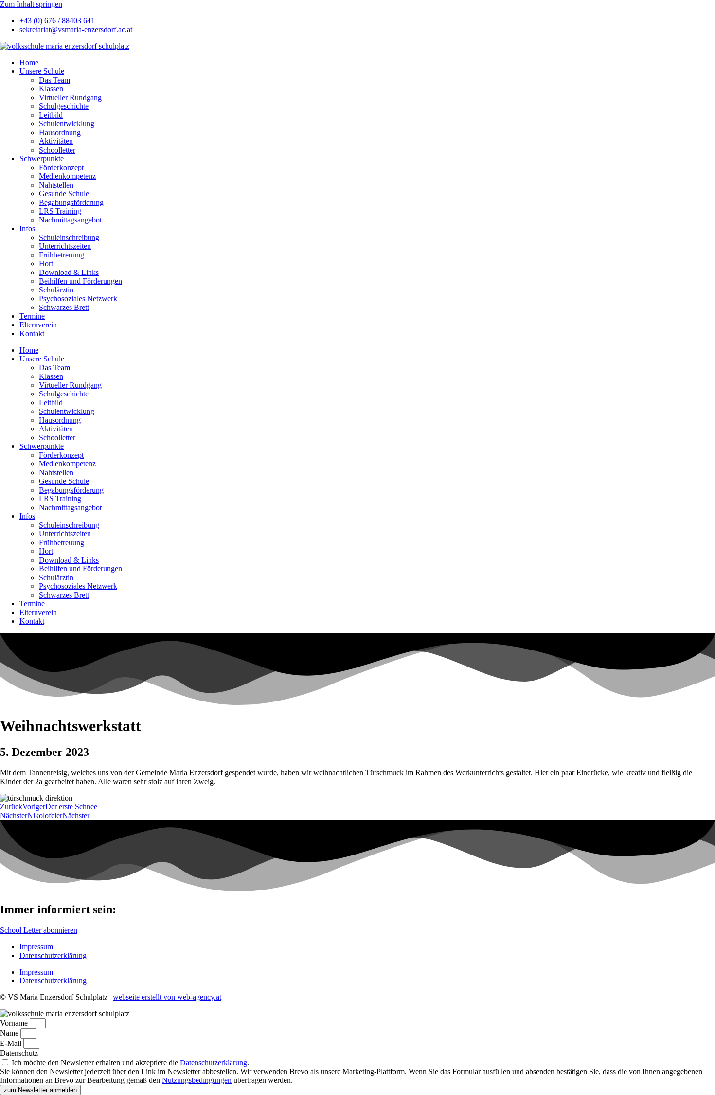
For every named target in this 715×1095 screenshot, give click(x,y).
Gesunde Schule (64, 193)
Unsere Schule (41, 71)
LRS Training (60, 211)
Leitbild (51, 115)
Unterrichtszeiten (65, 246)
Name (10, 1033)
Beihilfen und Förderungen (80, 281)
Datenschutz (19, 1053)
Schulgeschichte (64, 106)
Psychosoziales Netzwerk (78, 298)
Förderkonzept (61, 167)
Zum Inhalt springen (31, 4)
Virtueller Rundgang (70, 97)
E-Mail (11, 1043)
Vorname (15, 1023)
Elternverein (38, 325)
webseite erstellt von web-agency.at (167, 997)
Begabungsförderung (71, 202)
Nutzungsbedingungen (197, 1080)
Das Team (54, 80)
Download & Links (69, 272)
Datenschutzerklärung (53, 955)
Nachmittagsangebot (70, 220)
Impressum (36, 946)
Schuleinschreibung (69, 237)
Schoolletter (57, 150)
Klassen (51, 89)
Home (28, 62)
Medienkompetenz (67, 176)
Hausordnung (60, 132)
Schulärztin (56, 290)
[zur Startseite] (64, 46)
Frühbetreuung (61, 255)
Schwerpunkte (41, 158)
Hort (46, 263)
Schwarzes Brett (64, 307)
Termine (32, 316)
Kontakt (31, 333)
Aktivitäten (56, 141)
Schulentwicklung (66, 124)
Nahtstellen (56, 185)
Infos (27, 228)
